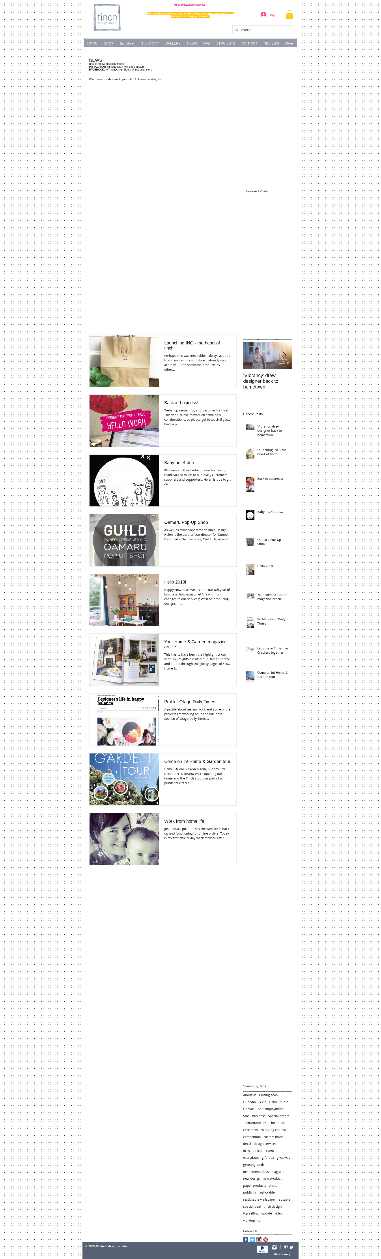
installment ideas (256, 1172)
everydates (251, 1157)
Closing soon (268, 1095)
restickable (267, 1192)
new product (272, 1178)
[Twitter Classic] (252, 1239)
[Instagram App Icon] (258, 1239)
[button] (289, 14)
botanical (278, 1123)
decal (247, 1144)
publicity (249, 1192)
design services (265, 1144)
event (270, 1151)
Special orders (278, 1116)
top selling (251, 1213)
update (266, 1213)
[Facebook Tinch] (280, 1247)
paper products (254, 1185)
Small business (254, 1116)
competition (252, 1137)
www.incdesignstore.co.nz (221, 13)
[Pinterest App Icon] (265, 1239)
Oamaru (249, 1109)
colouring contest (273, 1130)
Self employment (270, 1109)
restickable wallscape (259, 1199)
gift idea (268, 1157)
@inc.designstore (134, 66)
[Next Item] (285, 355)
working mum (253, 1220)
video (278, 1213)
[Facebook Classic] (245, 1239)
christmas (250, 1130)
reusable (283, 1199)
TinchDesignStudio (119, 69)
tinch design (272, 1206)
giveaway (283, 1157)
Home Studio (278, 1102)
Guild (263, 1102)
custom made (273, 1137)
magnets (277, 1172)
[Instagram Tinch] (274, 1247)
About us (249, 1095)
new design (251, 1178)
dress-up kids (253, 1151)
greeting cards (254, 1164)
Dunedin (249, 1102)
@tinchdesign (114, 66)
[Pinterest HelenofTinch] (286, 1247)
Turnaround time (255, 1123)
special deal (252, 1206)
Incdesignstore (143, 69)
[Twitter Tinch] (291, 1247)
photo (273, 1185)
